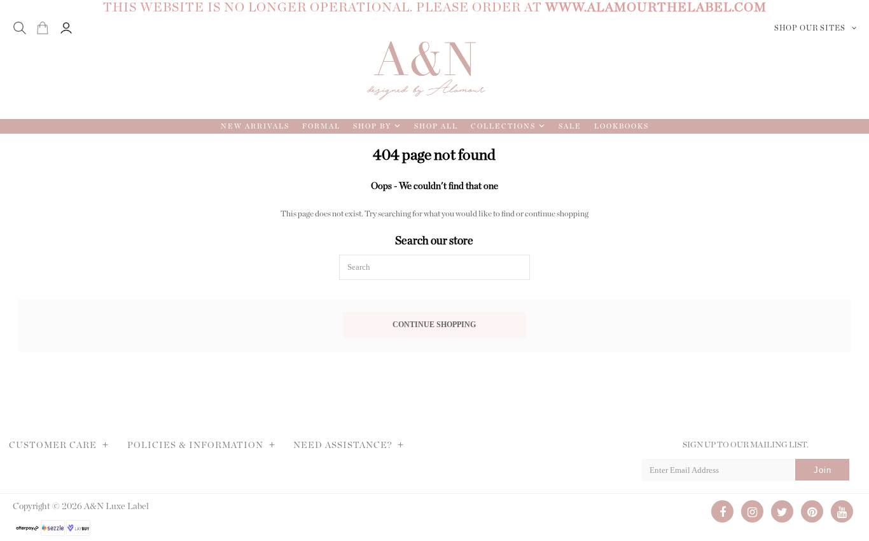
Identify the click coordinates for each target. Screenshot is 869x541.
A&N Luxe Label (116, 506)
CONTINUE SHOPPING (434, 325)
